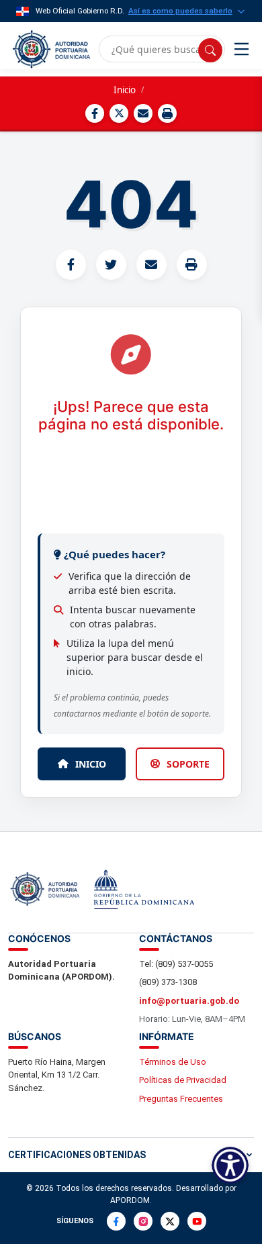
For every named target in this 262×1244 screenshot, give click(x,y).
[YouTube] (196, 1221)
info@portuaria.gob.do (189, 1001)
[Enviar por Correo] (143, 113)
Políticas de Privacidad (182, 1080)
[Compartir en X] (119, 113)
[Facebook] (116, 1221)
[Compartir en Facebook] (94, 113)
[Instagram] (143, 1221)
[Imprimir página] (167, 113)
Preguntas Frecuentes (181, 1099)
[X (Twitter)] (170, 1221)
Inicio (125, 90)
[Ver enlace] (50, 49)
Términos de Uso (172, 1062)
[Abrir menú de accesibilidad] (230, 1165)
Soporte (188, 764)
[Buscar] (210, 50)
